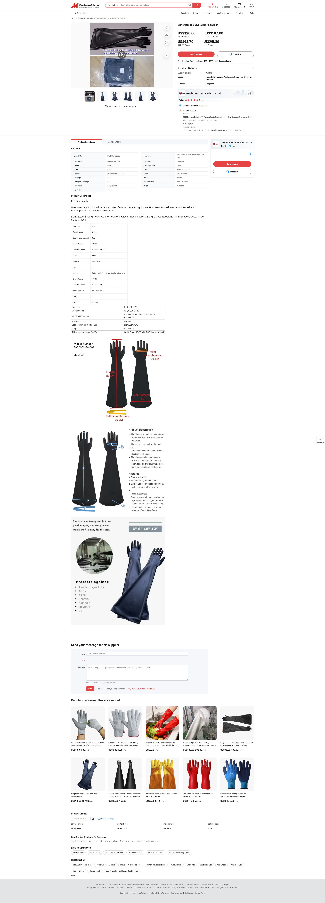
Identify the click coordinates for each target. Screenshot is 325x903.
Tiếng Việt (220, 887)
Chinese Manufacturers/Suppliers (132, 885)
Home (73, 18)
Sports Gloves (94, 852)
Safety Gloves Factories (105, 865)
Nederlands (167, 887)
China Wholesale (152, 885)
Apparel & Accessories (85, 18)
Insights (226, 885)
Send (90, 688)
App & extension (223, 13)
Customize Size (206, 865)
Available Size (176, 865)
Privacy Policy (200, 893)
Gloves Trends (95, 871)
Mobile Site (217, 885)
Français (129, 887)
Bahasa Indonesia (233, 887)
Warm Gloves (78, 852)
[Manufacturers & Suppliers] (85, 5)
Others (211, 828)
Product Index (206, 885)
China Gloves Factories (82, 865)
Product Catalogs (107, 818)
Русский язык (140, 887)
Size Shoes (221, 865)
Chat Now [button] (237, 54)
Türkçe (212, 887)
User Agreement (176, 893)
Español (111, 887)
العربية (176, 887)
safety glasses (214, 824)
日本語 (190, 887)
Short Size (191, 865)
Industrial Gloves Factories (130, 865)
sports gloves (122, 824)
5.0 (222, 146)
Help (208, 13)
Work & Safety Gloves (117, 18)
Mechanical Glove (135, 852)
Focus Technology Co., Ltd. (146, 893)
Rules (252, 13)
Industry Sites (178, 885)
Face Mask (121, 828)
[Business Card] (250, 153)
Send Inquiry (196, 54)
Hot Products (100, 885)
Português (120, 887)
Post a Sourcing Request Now (141, 689)
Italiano (149, 887)
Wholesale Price (166, 885)
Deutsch (158, 887)
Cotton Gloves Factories (156, 865)
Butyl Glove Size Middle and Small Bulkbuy (122, 871)
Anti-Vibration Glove (155, 852)
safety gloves (76, 824)
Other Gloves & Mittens (114, 852)
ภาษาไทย (204, 887)
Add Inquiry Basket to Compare (122, 106)
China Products (113, 885)
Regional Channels (192, 885)
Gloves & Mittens (101, 18)
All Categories (80, 13)
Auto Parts (166, 828)
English (103, 887)
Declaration (189, 893)
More (73, 875)
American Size (236, 865)
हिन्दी (196, 887)
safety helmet (167, 824)
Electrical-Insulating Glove (179, 852)
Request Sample (225, 61)
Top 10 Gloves (78, 871)
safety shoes (76, 828)
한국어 (183, 887)
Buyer (195, 13)
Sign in (251, 6)
